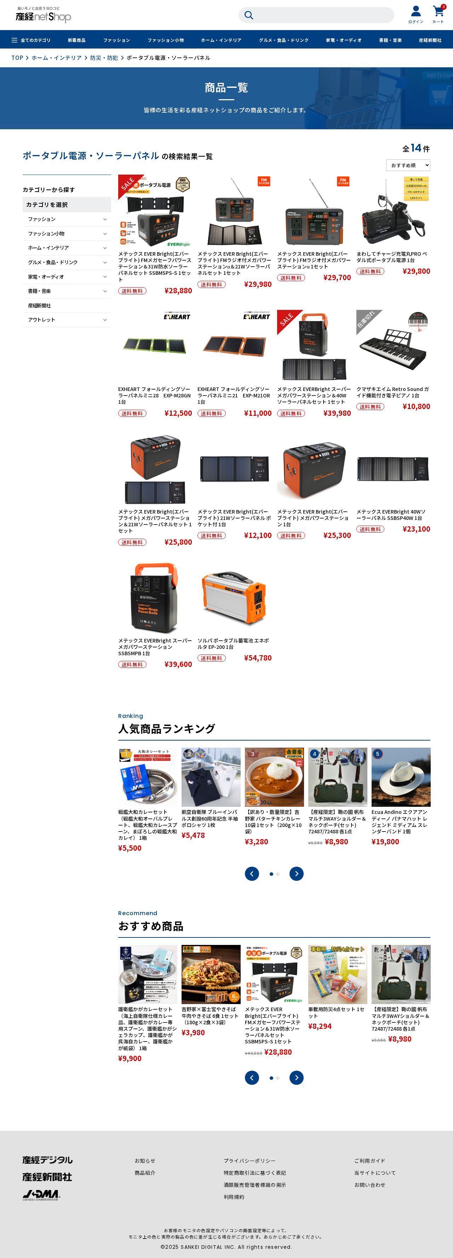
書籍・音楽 (390, 40)
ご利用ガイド (370, 1160)
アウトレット (41, 319)
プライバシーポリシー (250, 1160)
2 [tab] (278, 874)
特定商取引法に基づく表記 (255, 1172)
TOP (17, 57)
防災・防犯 (104, 57)
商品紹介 (144, 1172)
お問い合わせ (370, 1184)
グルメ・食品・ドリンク (284, 40)
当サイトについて (375, 1172)
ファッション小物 (166, 40)
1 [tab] (271, 874)
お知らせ (144, 1160)
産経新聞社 (430, 40)
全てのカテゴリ (36, 40)
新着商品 (77, 40)
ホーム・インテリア (221, 40)
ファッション (117, 40)
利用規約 (234, 1196)
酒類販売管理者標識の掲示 (255, 1184)
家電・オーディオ (344, 40)
